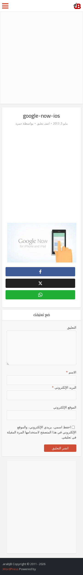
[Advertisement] (41, 57)
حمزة (19, 123)
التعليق (71, 327)
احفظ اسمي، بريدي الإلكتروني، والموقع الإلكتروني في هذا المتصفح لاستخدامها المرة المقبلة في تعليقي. (41, 432)
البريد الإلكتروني (64, 387)
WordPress (10, 569)
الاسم (71, 372)
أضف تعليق (43, 123)
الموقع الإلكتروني (64, 407)
